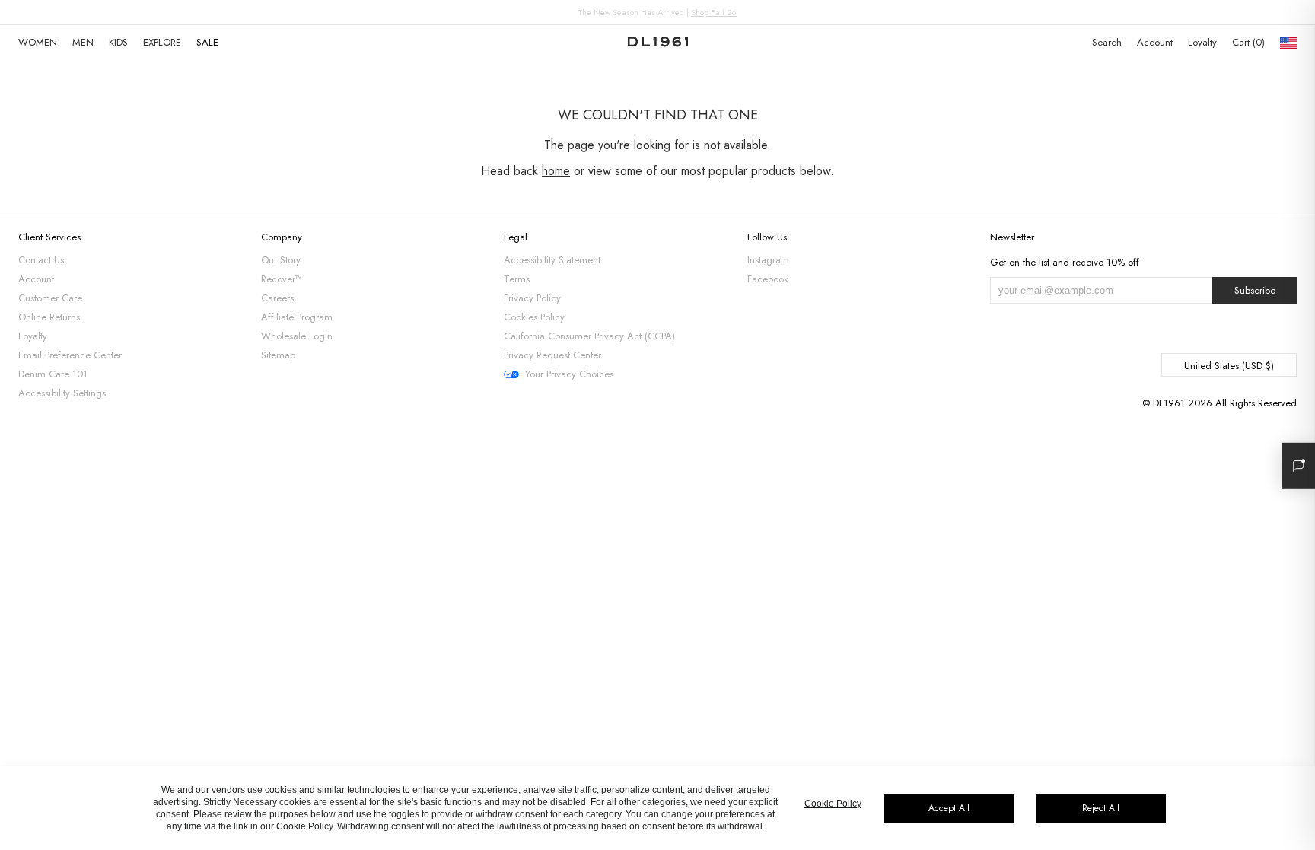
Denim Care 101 (53, 374)
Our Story (281, 260)
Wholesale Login (297, 336)
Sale (207, 42)
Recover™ (281, 279)
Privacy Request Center (552, 355)
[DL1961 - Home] (658, 43)
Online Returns (49, 317)
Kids (118, 42)
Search (1107, 42)
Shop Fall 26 (714, 12)
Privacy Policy (532, 298)
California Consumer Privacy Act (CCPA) (589, 336)
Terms (517, 279)
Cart (1247, 42)
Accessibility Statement (552, 260)
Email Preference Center (70, 355)
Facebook (767, 279)
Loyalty (1202, 42)
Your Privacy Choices (569, 374)
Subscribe (1254, 290)
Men (83, 42)
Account (1155, 42)
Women (37, 42)
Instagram (768, 260)
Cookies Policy (534, 317)
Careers (277, 298)
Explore (162, 42)
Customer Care (50, 298)
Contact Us (41, 260)
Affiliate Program (297, 317)
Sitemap (278, 355)
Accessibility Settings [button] (62, 393)
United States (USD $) (1229, 365)
